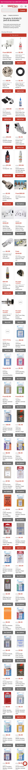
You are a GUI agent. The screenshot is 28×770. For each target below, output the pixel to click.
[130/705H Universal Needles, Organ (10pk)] (20, 424)
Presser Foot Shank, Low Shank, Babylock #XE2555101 (20, 143)
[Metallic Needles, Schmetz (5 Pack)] (20, 734)
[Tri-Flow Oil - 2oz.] (7, 164)
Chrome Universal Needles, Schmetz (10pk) (7, 429)
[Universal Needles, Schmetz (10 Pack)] (20, 339)
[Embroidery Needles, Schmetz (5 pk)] (20, 508)
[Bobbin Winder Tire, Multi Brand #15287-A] (20, 79)
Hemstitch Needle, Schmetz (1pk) (7, 654)
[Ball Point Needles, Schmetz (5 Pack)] (7, 395)
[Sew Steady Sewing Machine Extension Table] (7, 51)
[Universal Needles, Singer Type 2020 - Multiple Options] (20, 480)
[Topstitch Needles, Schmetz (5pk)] (20, 395)
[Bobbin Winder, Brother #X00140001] (7, 310)
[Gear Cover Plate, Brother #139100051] (20, 310)
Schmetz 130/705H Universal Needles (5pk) (7, 374)
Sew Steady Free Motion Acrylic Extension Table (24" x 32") (20, 229)
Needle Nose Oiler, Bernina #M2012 (6, 345)
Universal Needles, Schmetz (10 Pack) (20, 345)
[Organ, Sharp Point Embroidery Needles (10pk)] (20, 677)
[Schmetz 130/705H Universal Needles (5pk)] (7, 367)
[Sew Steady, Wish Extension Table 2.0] (20, 251)
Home (4, 15)
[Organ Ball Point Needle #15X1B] (7, 593)
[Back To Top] (25, 767)
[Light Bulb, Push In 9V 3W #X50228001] (7, 251)
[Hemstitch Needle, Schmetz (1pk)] (7, 649)
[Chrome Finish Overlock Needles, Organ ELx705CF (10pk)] (7, 480)
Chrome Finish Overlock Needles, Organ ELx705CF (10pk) (7, 487)
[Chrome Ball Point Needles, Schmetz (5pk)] (7, 677)
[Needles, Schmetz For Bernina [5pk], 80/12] (20, 536)
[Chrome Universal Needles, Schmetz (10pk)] (7, 424)
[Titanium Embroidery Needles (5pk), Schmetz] (20, 452)
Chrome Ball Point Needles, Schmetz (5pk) (7, 683)
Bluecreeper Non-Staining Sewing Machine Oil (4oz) (20, 114)
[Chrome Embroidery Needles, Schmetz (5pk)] (20, 621)
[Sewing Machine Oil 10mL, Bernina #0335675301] (20, 164)
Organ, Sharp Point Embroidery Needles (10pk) (20, 683)
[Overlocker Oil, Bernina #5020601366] (7, 281)
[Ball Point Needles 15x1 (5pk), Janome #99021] (7, 621)
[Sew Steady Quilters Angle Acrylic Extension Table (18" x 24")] (7, 221)
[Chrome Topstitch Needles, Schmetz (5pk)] (7, 734)
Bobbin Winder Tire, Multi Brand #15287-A (20, 85)
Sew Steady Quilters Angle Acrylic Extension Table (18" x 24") (7, 229)
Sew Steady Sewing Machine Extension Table (7, 57)
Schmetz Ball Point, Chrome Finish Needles (19, 655)
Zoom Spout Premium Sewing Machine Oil (20, 57)
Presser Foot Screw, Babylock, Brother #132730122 (7, 199)
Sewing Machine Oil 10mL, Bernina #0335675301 (20, 170)
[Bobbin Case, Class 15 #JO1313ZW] (7, 79)
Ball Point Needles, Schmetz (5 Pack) (7, 401)
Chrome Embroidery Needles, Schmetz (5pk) (20, 628)
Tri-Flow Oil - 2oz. (7, 168)
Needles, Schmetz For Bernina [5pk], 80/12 (20, 542)
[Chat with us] (21, 6)
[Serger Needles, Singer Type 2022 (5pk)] (7, 706)
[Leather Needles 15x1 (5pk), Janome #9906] (7, 508)
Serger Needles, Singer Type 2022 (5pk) (7, 711)
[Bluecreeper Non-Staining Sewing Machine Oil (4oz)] (20, 108)
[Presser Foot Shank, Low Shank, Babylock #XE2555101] (20, 136)
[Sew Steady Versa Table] (20, 192)
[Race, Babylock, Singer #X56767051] (20, 281)
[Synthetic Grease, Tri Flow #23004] (7, 136)
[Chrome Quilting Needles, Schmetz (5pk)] (20, 593)
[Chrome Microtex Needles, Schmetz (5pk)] (7, 452)
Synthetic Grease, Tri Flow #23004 (7, 141)
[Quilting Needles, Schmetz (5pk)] (20, 367)
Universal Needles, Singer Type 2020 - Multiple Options (20, 487)
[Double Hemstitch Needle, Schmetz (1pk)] (20, 706)
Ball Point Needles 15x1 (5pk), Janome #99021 (7, 627)
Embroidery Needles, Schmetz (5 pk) (20, 514)
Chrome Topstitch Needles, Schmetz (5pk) (7, 740)
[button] (2, 6)
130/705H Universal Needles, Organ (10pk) (20, 430)
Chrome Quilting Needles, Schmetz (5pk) (20, 599)
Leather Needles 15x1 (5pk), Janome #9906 (7, 514)
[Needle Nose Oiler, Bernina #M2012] (7, 339)
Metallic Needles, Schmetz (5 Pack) (20, 739)
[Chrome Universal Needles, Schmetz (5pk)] (7, 565)
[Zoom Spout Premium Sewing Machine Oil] (20, 51)
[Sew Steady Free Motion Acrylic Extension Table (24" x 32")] (20, 221)
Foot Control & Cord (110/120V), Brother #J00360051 (7, 115)
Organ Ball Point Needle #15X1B (7, 598)
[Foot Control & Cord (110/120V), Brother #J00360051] (7, 108)
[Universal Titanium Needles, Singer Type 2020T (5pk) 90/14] (7, 536)
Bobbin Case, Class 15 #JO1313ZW (6, 85)
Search (23, 10)
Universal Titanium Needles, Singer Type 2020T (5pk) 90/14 (7, 543)
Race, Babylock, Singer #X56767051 (20, 287)
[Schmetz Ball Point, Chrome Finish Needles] (20, 649)
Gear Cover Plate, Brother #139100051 (20, 317)
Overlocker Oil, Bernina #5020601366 (7, 286)
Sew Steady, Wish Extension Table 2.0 (20, 258)
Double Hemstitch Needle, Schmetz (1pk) (20, 711)
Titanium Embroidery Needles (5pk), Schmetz (19, 459)
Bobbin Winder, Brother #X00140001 (7, 317)
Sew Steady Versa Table (20, 197)
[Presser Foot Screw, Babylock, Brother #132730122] (7, 192)
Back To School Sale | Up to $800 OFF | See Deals (14, 2)
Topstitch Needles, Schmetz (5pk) (20, 401)
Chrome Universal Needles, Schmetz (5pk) (7, 570)
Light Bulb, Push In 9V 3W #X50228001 (7, 256)
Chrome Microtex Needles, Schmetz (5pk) (7, 458)
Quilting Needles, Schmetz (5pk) (20, 372)
